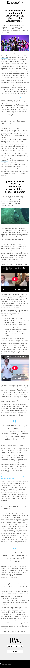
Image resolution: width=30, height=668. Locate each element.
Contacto (15, 651)
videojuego (4, 57)
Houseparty (4, 160)
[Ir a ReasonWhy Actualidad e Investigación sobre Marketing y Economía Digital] (15, 2)
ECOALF (16, 230)
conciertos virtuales (16, 86)
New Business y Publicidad (15, 646)
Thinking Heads (7, 261)
